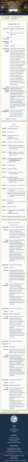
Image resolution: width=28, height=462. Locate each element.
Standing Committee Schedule (14, 442)
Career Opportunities (14, 430)
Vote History (13, 119)
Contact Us (14, 428)
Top (10, 126)
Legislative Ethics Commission (14, 450)
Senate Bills (6, 18)
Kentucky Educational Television (14, 448)
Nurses (12, 91)
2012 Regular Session (17, 16)
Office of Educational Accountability (14, 451)
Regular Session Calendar (14, 439)
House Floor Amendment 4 (16, 116)
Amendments (16, 26)
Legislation (7, 16)
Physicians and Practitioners (17, 99)
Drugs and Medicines (15, 104)
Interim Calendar (14, 440)
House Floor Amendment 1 (16, 111)
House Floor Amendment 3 (16, 114)
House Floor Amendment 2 (16, 113)
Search (13, 10)
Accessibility (22, 460)
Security (11, 460)
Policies (7, 460)
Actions (9, 26)
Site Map (14, 431)
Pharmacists (13, 95)
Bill (11, 37)
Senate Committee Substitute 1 (17, 110)
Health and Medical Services (17, 87)
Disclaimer (16, 460)
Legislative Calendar (14, 437)
